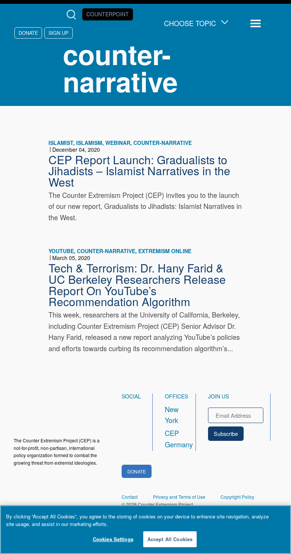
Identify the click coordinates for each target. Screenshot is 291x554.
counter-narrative (162, 142)
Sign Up (58, 32)
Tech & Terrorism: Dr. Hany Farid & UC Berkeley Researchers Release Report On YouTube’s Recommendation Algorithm (137, 284)
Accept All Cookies (169, 539)
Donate (28, 32)
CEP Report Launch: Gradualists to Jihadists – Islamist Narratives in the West (139, 170)
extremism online (164, 251)
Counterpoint (107, 14)
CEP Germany (173, 438)
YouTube (61, 251)
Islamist (60, 142)
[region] (145, 529)
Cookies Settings (113, 539)
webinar (117, 142)
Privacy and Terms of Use (179, 496)
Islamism (89, 142)
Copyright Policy (237, 496)
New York (171, 414)
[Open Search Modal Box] (73, 14)
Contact (130, 496)
